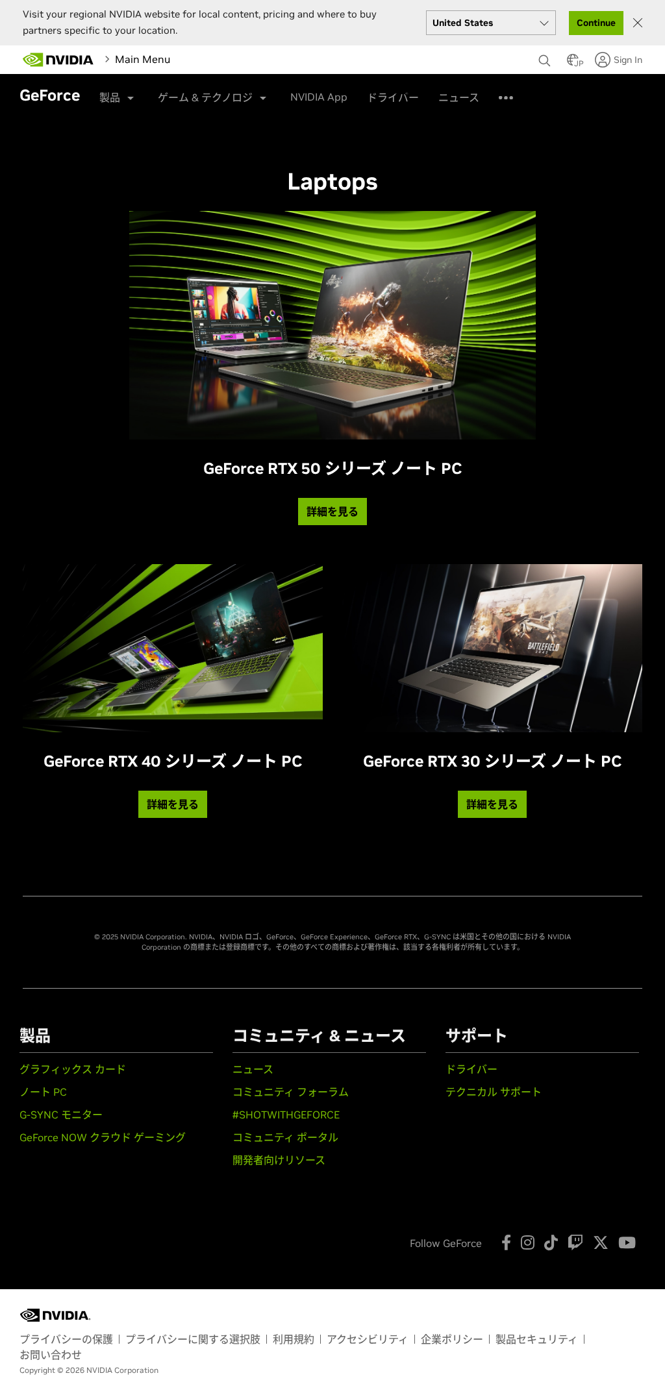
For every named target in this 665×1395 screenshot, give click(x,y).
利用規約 (293, 1339)
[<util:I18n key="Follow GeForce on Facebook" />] (506, 1242)
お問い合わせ (50, 1354)
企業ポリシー (452, 1339)
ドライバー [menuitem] (415, 91)
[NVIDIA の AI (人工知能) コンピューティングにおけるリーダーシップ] (58, 59)
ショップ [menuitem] (356, 91)
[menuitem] (187, 59)
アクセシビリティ (367, 1339)
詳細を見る (332, 511)
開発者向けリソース (278, 1160)
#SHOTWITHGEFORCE (286, 1114)
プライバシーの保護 (66, 1339)
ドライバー (471, 1069)
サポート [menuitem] (475, 91)
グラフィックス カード (72, 1069)
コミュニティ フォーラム (290, 1091)
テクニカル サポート (493, 1091)
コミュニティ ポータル (285, 1137)
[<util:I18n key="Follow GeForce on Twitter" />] (601, 1242)
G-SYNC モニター (61, 1114)
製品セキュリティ (537, 1339)
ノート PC (43, 1091)
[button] (573, 63)
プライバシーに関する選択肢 (192, 1339)
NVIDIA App (318, 96)
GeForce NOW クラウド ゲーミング (102, 1137)
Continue (596, 23)
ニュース (252, 1069)
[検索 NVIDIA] (546, 57)
